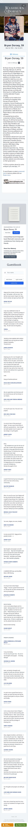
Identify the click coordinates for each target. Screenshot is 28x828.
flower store (6, 175)
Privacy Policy (10, 821)
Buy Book (16, 232)
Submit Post (14, 283)
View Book (7, 232)
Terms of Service (18, 821)
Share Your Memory (10, 256)
